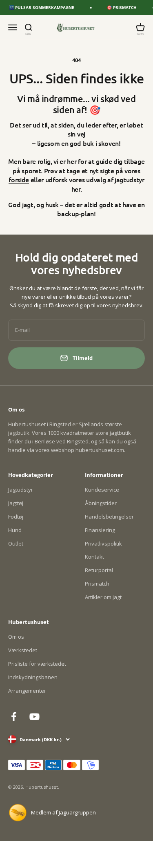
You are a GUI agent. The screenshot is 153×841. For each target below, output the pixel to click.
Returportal (99, 570)
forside (19, 179)
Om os (16, 636)
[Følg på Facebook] (13, 716)
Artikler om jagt (103, 597)
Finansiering (100, 530)
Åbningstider (101, 503)
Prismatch (97, 583)
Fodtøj (15, 516)
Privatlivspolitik (103, 543)
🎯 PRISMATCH (120, 7)
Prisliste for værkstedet (37, 663)
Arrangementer (27, 690)
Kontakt (94, 556)
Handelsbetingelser (109, 516)
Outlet (15, 543)
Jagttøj (15, 503)
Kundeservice (102, 489)
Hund (15, 530)
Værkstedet (22, 650)
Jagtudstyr (20, 489)
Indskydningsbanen (33, 677)
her (75, 188)
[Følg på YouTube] (34, 716)
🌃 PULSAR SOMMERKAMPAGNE (40, 7)
